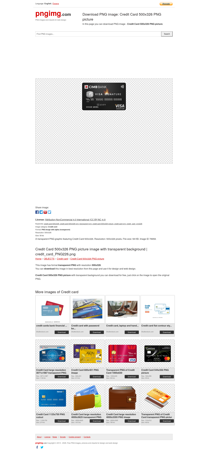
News (55, 437)
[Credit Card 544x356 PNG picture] (157, 353)
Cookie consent (75, 437)
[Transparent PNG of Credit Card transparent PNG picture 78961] (157, 398)
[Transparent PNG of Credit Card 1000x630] (122, 354)
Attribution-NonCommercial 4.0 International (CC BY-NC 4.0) (75, 219)
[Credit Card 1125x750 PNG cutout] (52, 398)
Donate (63, 437)
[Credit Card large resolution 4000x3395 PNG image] (122, 398)
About (39, 437)
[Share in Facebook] (37, 212)
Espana (56, 3)
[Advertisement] (104, 59)
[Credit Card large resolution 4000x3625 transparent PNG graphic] (87, 398)
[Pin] (45, 212)
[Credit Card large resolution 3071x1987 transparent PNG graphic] (52, 353)
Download (62, 332)
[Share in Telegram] (41, 212)
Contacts (87, 437)
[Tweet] (49, 212)
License (47, 437)
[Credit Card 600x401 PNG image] (87, 353)
